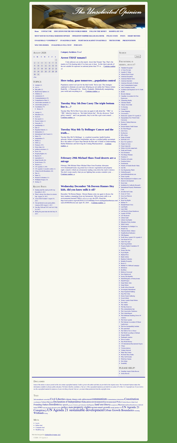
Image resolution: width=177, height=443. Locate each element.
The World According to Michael (130, 333)
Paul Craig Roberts (126, 244)
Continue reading (93, 91)
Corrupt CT (124, 109)
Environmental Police (112, 401)
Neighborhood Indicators (128, 233)
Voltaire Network (126, 350)
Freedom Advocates (126, 159)
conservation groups (41, 104)
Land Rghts (124, 207)
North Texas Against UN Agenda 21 (131, 237)
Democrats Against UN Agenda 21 (131, 115)
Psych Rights (125, 252)
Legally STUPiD (126, 213)
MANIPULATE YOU (116, 31)
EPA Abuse (124, 135)
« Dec (34, 77)
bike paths (38, 89)
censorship (47, 399)
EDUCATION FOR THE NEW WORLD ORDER (70, 31)
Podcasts (37, 145)
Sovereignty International (128, 289)
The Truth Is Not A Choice (128, 331)
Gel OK (123, 168)
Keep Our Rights (126, 200)
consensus (120, 399)
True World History (126, 341)
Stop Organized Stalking (128, 291)
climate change (71, 399)
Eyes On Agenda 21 (127, 142)
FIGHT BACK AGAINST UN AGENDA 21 (92, 40)
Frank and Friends (126, 150)
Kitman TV (124, 202)
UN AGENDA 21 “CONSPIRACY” (46, 40)
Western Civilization (40, 177)
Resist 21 (123, 263)
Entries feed (39, 425)
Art (36, 87)
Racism (37, 156)
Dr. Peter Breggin (126, 129)
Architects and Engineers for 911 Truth (132, 89)
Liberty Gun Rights (126, 220)
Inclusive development (127, 181)
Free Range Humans (127, 155)
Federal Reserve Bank (128, 402)
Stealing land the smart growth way (45, 190)
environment (97, 401)
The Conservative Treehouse (129, 311)
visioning (137, 411)
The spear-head (125, 328)
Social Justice (39, 162)
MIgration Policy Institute (128, 222)
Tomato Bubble (125, 335)
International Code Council (42, 134)
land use (99, 404)
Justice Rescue (125, 373)
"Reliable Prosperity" (127, 68)
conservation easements (41, 102)
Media (37, 140)
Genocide (37, 123)
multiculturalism (130, 405)
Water (36, 175)
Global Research (125, 172)
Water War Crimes (126, 352)
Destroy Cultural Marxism (128, 122)
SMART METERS (134, 36)
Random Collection (126, 259)
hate (36, 127)
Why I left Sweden (126, 357)
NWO (36, 143)
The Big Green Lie (126, 307)
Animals (37, 85)
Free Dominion (125, 152)
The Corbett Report (126, 313)
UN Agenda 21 (39, 167)
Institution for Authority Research (130, 185)
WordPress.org (40, 430)
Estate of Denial (125, 137)
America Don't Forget (127, 74)
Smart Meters (125, 285)
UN (121, 407)
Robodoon (124, 268)
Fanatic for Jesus (126, 144)
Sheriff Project (125, 281)
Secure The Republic (127, 276)
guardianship (38, 125)
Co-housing (124, 107)
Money (39, 109)
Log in (37, 423)
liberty (107, 404)
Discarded (124, 124)
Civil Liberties (58, 399)
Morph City (124, 228)
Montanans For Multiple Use (129, 226)
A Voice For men (126, 70)
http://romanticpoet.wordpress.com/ (131, 178)
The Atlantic (124, 305)
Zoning (37, 182)
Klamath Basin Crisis (127, 205)
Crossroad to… (125, 113)
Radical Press (125, 255)
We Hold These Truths (127, 354)
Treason (37, 164)
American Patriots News (128, 79)
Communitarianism (40, 98)
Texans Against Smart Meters (129, 300)
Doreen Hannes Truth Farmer (129, 126)
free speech (38, 119)
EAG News (124, 131)
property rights (82, 407)
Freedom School (125, 161)
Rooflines (124, 270)
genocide (70, 405)
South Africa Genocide (127, 287)
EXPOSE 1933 (125, 139)
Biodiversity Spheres (41, 91)
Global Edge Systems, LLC (53, 435)
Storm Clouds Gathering (128, 296)
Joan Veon (124, 198)
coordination (37, 402)
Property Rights (39, 154)
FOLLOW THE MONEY (98, 31)
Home (37, 31)
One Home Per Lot (126, 239)
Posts (36, 151)
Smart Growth (39, 160)
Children (37, 94)
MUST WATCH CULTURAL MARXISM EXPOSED (52, 36)
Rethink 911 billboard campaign (130, 265)
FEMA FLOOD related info (129, 148)
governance (82, 405)
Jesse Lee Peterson (126, 196)
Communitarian (111, 399)
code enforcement (84, 399)
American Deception (127, 76)
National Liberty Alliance (128, 231)
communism (38, 96)
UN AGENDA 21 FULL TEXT (61, 45)
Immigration (38, 132)
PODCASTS (78, 45)
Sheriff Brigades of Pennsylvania (130, 278)
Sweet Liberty (125, 298)
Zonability (124, 363)
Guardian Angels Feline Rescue (130, 371)
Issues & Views (125, 194)
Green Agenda (125, 176)
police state (67, 407)
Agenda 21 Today (126, 72)
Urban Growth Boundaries (42, 171)
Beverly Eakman (125, 94)
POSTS (122, 36)
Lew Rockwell (125, 215)
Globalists (75, 405)
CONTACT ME (46, 31)
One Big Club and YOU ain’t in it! (45, 207)
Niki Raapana (125, 235)
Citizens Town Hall (126, 105)
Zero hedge (124, 361)
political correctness (40, 149)
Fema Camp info (126, 146)
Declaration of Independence (67, 401)
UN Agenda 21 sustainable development (75, 409)
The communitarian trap (127, 309)
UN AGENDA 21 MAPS (68, 40)
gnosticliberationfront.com (128, 174)
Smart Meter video (126, 283)
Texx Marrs (124, 302)
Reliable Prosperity (126, 261)
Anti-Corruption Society (128, 87)
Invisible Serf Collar (127, 192)
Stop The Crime (125, 294)
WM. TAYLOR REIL (42, 45)
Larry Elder (124, 209)
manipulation (38, 138)
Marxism (121, 404)
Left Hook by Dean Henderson (130, 211)
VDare (123, 346)
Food (36, 117)
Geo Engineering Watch (127, 170)
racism (94, 407)
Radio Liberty (125, 257)
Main (36, 136)
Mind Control (125, 224)
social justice (114, 407)
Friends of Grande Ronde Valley (130, 165)
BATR (123, 92)
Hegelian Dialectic (40, 130)
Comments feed (40, 427)
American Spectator (126, 81)
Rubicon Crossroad (126, 272)
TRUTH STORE (114, 40)
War (36, 173)
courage (37, 112)
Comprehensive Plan (41, 100)
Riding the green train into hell (43, 211)
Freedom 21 (124, 157)
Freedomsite (124, 163)
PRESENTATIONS (129, 40)
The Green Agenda (126, 320)
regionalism (38, 158)
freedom (54, 404)
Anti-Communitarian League (129, 85)
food (136, 402)
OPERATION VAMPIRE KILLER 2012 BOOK (88, 36)
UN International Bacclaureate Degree (132, 344)
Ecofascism (124, 133)
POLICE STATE (112, 36)
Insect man (124, 183)
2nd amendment (38, 399)
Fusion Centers (39, 121)
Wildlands (39, 413)
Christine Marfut (126, 102)
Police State (38, 147)
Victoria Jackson (126, 348)
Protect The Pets (125, 250)
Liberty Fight (124, 218)
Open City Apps (125, 242)
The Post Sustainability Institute (130, 326)
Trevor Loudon (125, 339)
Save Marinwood (126, 274)
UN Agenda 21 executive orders (44, 169)
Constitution (38, 107)
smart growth (103, 407)
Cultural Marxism (47, 402)
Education (38, 114)
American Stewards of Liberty (129, 83)
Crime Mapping (125, 111)
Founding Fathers (41, 404)
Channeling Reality (126, 100)
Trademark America (126, 337)
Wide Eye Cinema (126, 359)
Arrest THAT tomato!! (74, 57)
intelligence (90, 405)
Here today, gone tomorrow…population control (88, 80)
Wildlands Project (40, 180)
